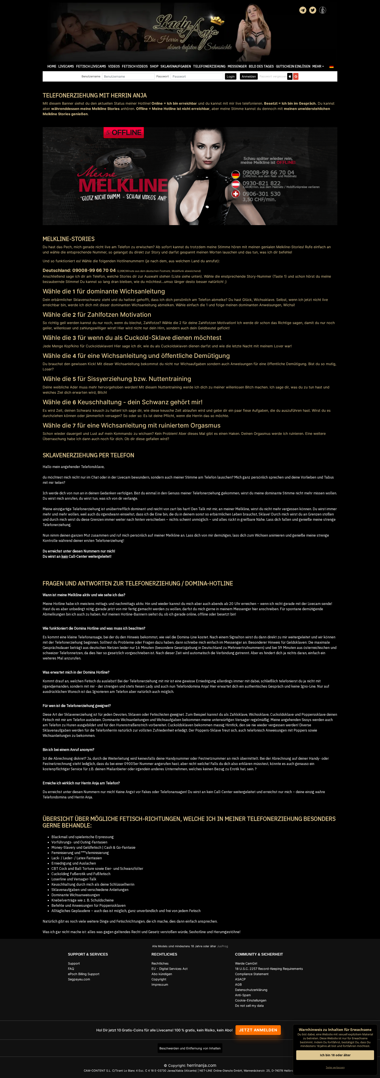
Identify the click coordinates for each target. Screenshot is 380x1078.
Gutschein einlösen (293, 66)
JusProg (222, 946)
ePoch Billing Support (83, 974)
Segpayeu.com (79, 979)
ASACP (240, 979)
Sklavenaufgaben (176, 66)
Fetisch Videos (135, 66)
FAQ (71, 969)
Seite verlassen (335, 1067)
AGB (238, 984)
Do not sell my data (249, 1005)
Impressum (160, 984)
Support (74, 963)
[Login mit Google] (295, 76)
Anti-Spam (243, 995)
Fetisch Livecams (91, 66)
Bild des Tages (261, 66)
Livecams (66, 66)
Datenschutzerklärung (251, 990)
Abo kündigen (162, 974)
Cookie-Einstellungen (250, 1000)
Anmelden (249, 76)
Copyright (159, 979)
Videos (114, 66)
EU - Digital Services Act (170, 969)
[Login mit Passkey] (289, 76)
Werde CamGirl (246, 963)
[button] (331, 66)
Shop (154, 66)
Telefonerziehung (209, 66)
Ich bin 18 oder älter (335, 1055)
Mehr (316, 66)
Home (51, 66)
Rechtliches (160, 963)
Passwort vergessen (273, 76)
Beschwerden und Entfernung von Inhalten (190, 1048)
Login (231, 76)
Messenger (237, 66)
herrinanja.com (201, 1065)
